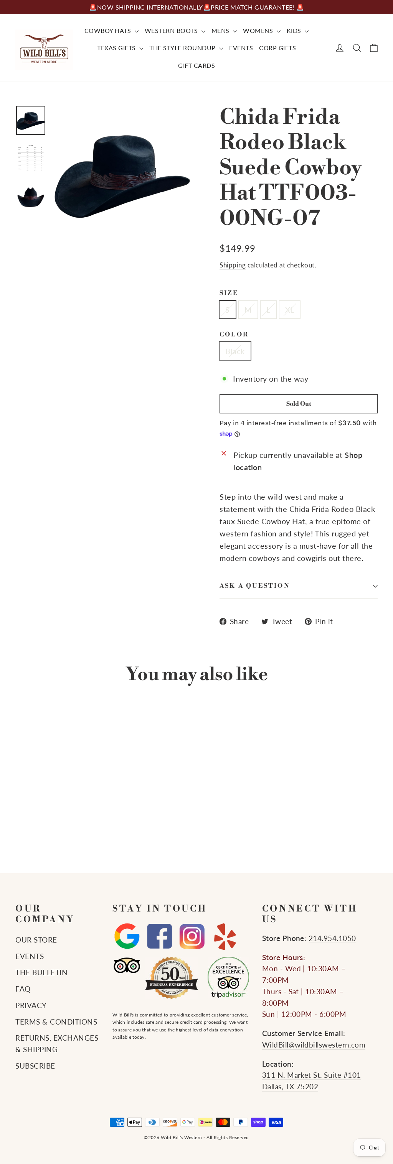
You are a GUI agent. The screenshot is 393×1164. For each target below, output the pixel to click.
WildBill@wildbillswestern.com (314, 1045)
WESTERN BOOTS (172, 30)
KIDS (295, 30)
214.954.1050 (332, 938)
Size (229, 293)
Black (235, 351)
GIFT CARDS (196, 65)
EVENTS (241, 47)
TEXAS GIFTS (117, 47)
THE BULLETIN (41, 972)
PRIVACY (31, 1005)
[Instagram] (192, 936)
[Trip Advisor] (126, 965)
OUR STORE (36, 940)
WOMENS (259, 30)
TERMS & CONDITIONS (56, 1022)
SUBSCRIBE (35, 1066)
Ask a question (255, 586)
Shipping (233, 265)
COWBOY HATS (108, 30)
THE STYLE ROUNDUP (183, 47)
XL (289, 309)
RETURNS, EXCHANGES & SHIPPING (56, 1044)
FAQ (23, 989)
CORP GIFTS (277, 47)
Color (234, 334)
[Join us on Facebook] (159, 936)
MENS (221, 30)
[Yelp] (224, 936)
